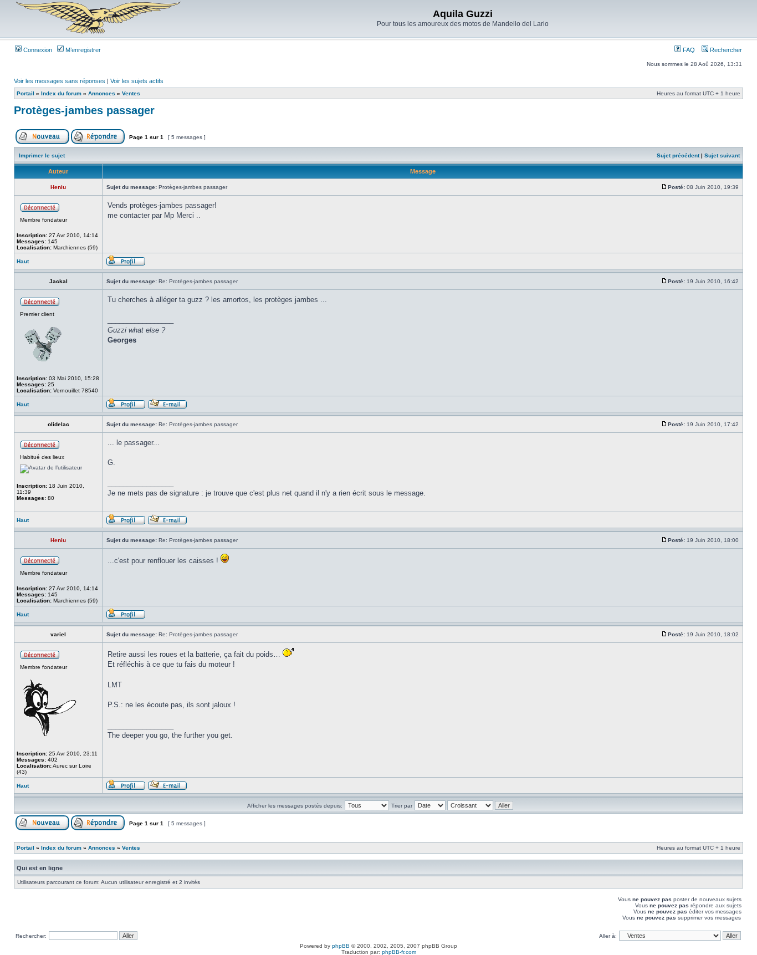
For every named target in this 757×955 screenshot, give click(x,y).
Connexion (37, 50)
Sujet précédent (678, 155)
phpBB (341, 946)
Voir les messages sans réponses (59, 81)
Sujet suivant (722, 155)
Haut (23, 261)
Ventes (131, 93)
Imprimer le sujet (42, 155)
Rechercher (725, 50)
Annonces (101, 93)
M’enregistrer (82, 50)
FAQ (688, 50)
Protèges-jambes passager (84, 110)
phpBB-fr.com (399, 952)
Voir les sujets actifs (136, 81)
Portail (25, 93)
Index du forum (61, 93)
